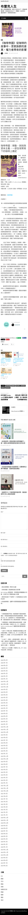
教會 (2, 884)
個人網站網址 (4, 546)
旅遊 (2, 887)
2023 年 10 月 (4, 732)
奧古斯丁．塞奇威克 (20, 385)
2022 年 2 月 (4, 780)
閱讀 (2, 40)
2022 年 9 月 (4, 761)
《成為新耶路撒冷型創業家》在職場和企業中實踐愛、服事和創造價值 (14, 468)
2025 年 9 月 (4, 689)
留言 (2, 512)
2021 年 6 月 (4, 801)
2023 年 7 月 (4, 740)
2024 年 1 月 (4, 724)
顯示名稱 (3, 532)
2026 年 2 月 (4, 676)
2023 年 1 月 (4, 753)
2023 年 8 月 (4, 737)
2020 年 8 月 (4, 828)
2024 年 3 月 (4, 719)
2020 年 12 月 (4, 817)
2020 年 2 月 (4, 844)
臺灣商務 (8, 387)
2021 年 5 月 (4, 804)
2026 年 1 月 (4, 679)
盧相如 (2, 387)
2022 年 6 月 (4, 769)
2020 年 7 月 (4, 831)
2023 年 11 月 (4, 729)
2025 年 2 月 (4, 705)
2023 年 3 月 (4, 748)
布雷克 (6, 53)
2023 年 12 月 (4, 727)
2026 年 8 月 (4, 660)
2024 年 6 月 (4, 713)
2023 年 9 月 (4, 735)
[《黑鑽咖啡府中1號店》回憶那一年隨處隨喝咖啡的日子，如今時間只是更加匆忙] (6, 355)
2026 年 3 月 (4, 673)
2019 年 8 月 (4, 860)
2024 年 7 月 (4, 711)
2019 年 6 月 (4, 866)
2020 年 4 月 (4, 839)
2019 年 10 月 (4, 855)
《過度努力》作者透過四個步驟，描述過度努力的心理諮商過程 (14, 493)
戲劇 (2, 879)
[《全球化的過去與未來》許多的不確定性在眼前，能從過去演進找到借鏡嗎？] (18, 355)
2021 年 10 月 (4, 791)
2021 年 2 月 (4, 812)
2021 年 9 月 (4, 793)
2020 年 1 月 (4, 847)
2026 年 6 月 (4, 665)
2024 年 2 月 (4, 721)
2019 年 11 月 (4, 852)
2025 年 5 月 (4, 697)
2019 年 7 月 (4, 863)
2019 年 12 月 (4, 850)
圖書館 (13, 385)
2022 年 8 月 (4, 764)
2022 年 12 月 (4, 756)
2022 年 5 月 (4, 772)
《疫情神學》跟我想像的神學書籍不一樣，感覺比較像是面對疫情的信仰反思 (13, 442)
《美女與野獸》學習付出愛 (8, 587)
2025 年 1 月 (4, 708)
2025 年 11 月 (4, 684)
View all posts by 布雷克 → (17, 411)
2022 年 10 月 (4, 759)
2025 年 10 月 (4, 687)
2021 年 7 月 (4, 799)
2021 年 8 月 (4, 796)
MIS (2, 876)
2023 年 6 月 (4, 743)
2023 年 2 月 (4, 751)
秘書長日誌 (4, 889)
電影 (2, 897)
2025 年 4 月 (4, 700)
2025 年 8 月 (4, 692)
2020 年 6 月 (4, 833)
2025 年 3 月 (4, 703)
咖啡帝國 (9, 195)
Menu (4, 18)
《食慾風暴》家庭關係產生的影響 (10, 589)
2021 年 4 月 (4, 807)
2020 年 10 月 (4, 823)
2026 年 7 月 (4, 663)
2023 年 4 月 (4, 745)
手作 (2, 881)
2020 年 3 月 (4, 841)
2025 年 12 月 (4, 681)
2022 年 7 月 (4, 767)
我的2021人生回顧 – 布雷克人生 (11, 648)
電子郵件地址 (4, 539)
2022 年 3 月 (4, 777)
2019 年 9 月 (4, 858)
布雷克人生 (9, 6)
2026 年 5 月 (4, 668)
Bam (4, 912)
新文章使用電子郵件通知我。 (8, 566)
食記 (2, 900)
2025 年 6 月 (4, 695)
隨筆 (2, 895)
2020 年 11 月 (4, 820)
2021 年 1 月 (4, 815)
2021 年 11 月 (4, 788)
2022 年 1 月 (4, 783)
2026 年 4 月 (4, 671)
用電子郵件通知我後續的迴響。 (8, 561)
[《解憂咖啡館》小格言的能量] (6, 370)
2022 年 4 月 (4, 775)
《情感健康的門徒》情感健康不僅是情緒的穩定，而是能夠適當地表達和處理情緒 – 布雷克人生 (14, 616)
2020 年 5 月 (4, 836)
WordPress (24, 911)
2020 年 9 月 (4, 825)
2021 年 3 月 (4, 809)
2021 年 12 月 (4, 785)
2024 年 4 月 (4, 716)
